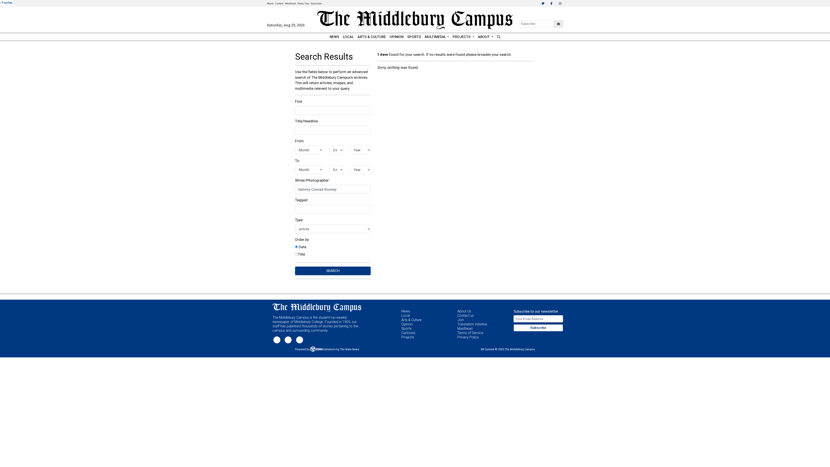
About (270, 3)
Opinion (396, 37)
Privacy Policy (468, 337)
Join (460, 320)
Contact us (465, 315)
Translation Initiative (472, 324)
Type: (299, 220)
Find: (299, 101)
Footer (7, 2)
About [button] (484, 37)
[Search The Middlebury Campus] (498, 37)
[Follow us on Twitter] (277, 339)
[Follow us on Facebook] (288, 339)
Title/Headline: (307, 121)
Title (301, 254)
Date (302, 247)
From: (300, 141)
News (334, 37)
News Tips (303, 3)
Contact (279, 3)
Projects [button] (462, 37)
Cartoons (408, 333)
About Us (464, 311)
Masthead (290, 3)
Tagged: (301, 200)
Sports (414, 37)
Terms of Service (470, 333)
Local (348, 37)
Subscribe (316, 3)
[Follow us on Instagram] (299, 339)
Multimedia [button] (435, 37)
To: (297, 160)
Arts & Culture (372, 37)
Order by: (302, 239)
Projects (407, 337)
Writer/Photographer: (312, 180)
